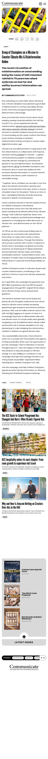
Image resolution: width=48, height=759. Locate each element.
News (6, 47)
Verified (20, 154)
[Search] (40, 3)
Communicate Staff (15, 95)
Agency (29, 658)
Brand (37, 658)
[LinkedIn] (17, 39)
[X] (32, 39)
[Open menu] (44, 3)
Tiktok (28, 383)
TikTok (16, 166)
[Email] (37, 39)
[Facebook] (27, 39)
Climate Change (16, 383)
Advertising (18, 658)
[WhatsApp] (22, 39)
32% (11, 313)
